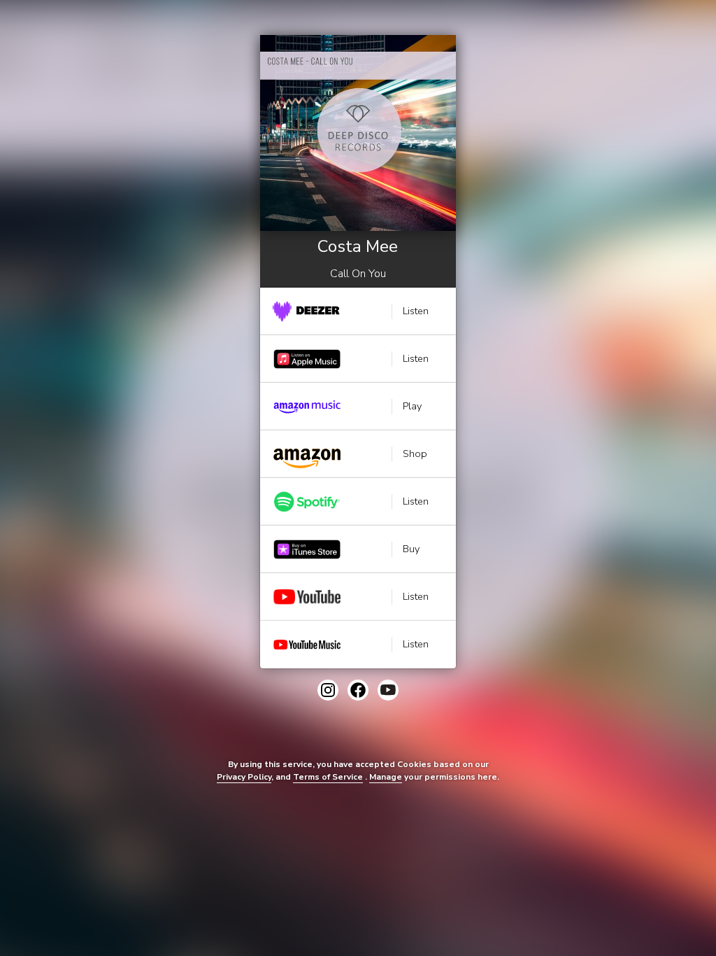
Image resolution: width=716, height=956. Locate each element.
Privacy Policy (244, 776)
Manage (385, 776)
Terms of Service (328, 776)
